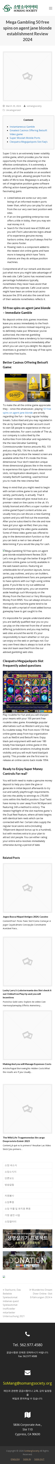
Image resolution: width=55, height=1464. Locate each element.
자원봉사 (9, 1195)
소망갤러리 (10, 1221)
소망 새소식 (11, 1165)
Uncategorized (13, 110)
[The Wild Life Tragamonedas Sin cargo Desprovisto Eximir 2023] (27, 1109)
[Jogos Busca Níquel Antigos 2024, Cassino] (27, 888)
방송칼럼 (9, 1184)
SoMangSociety (31, 1450)
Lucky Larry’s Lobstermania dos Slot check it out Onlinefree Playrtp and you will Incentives (27, 994)
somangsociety (34, 105)
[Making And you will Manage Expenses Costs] (27, 1035)
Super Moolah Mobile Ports (25, 138)
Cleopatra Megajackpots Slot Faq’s (29, 141)
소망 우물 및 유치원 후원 (18, 1208)
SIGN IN (27, 1459)
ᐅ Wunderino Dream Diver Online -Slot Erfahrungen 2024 (40, 1293)
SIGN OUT (39, 1459)
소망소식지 (10, 1171)
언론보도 (9, 1178)
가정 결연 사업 (12, 1215)
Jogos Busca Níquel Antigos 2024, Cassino (25, 916)
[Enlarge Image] (27, 76)
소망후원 (9, 1202)
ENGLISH (15, 1459)
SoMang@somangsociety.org (27, 1383)
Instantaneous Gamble (22, 126)
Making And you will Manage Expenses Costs (27, 1064)
